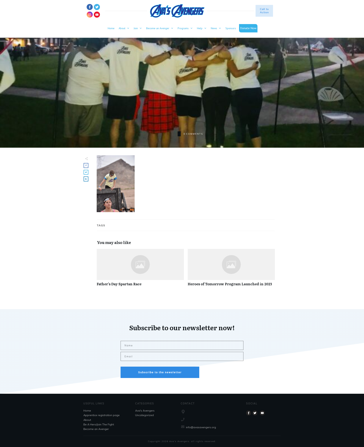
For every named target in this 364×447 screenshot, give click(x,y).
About (87, 420)
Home (87, 410)
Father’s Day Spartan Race (140, 269)
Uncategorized (144, 415)
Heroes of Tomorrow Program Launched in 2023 (231, 269)
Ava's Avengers (145, 410)
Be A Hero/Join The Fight (98, 424)
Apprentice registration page (101, 415)
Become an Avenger (96, 429)
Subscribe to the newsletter (160, 372)
